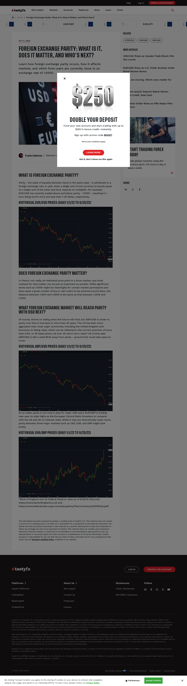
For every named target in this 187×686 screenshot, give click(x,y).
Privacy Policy (92, 683)
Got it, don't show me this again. (96, 159)
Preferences (134, 680)
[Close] (182, 680)
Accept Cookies (153, 680)
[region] (93, 681)
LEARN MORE (93, 152)
